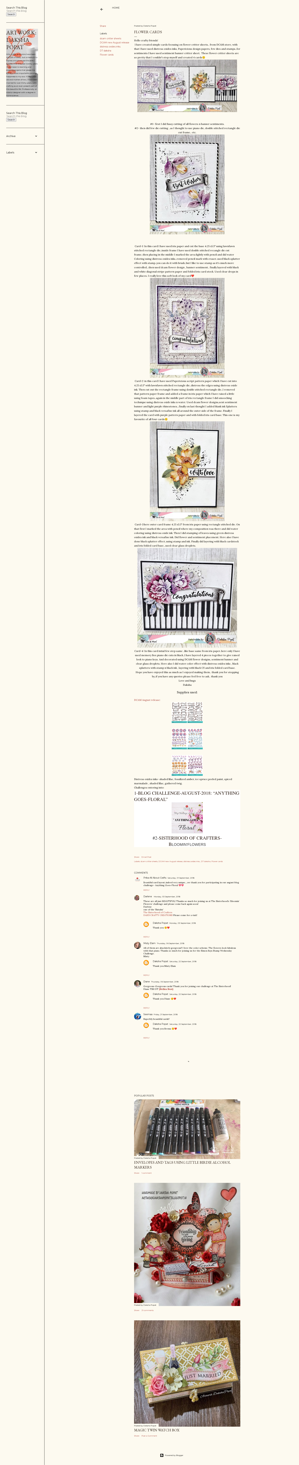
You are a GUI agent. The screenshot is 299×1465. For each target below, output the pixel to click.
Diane (146, 981)
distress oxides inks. (110, 46)
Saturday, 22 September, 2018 (183, 961)
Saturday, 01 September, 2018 (181, 878)
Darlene (148, 896)
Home (116, 7)
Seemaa (147, 1014)
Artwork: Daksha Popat (21, 40)
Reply (146, 890)
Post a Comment (149, 1436)
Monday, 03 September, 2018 (167, 896)
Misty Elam (149, 943)
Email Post (146, 857)
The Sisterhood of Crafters (157, 912)
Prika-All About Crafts (154, 877)
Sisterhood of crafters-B (190, 841)
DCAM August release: (147, 699)
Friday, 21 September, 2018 (166, 1014)
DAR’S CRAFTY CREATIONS (158, 915)
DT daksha (105, 50)
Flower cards (107, 54)
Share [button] (103, 26)
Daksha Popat (160, 923)
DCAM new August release (114, 42)
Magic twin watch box (156, 1430)
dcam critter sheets (110, 38)
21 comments (148, 1310)
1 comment (147, 1173)
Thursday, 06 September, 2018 (170, 943)
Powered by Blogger (174, 1455)
